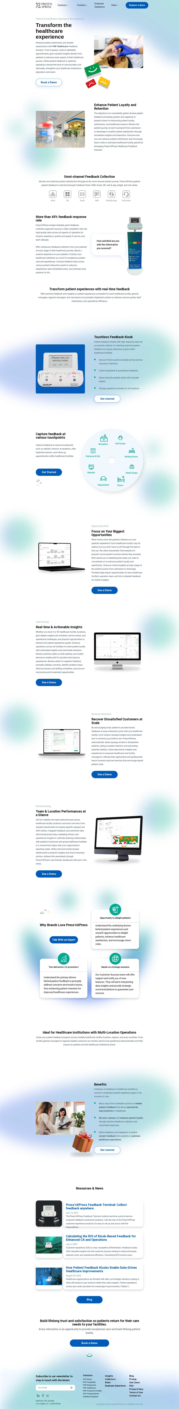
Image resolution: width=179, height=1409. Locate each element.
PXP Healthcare (89, 1388)
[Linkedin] (38, 1396)
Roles (108, 1382)
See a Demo (104, 590)
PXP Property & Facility (92, 1391)
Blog (89, 1299)
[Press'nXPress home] (44, 5)
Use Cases (134, 1382)
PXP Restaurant (89, 1385)
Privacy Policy (136, 1389)
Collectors (110, 1379)
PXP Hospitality (89, 1382)
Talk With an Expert (63, 939)
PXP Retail (87, 1379)
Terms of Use (136, 1392)
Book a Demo (49, 82)
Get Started (49, 472)
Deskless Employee (90, 1397)
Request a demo (137, 5)
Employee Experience (100, 5)
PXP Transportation (91, 1394)
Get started (107, 398)
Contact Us (135, 1395)
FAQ (131, 1386)
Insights (109, 1376)
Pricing (132, 1379)
